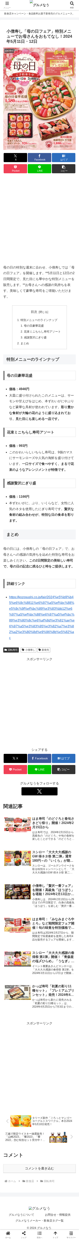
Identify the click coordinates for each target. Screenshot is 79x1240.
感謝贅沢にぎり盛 (35, 337)
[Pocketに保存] (48, 1095)
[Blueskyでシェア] (48, 1084)
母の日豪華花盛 (34, 325)
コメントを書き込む (39, 1168)
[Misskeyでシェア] (65, 1084)
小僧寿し (30, 649)
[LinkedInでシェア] (39, 1106)
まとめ (24, 343)
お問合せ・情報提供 (57, 1214)
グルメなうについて (21, 1214)
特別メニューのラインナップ (38, 320)
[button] (63, 168)
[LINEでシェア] (65, 1095)
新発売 (45, 649)
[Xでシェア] (13, 1084)
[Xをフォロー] (39, 791)
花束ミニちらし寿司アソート (42, 331)
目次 (34, 311)
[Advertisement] (39, 219)
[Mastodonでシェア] (30, 1084)
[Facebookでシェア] (13, 1095)
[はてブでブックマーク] (30, 1095)
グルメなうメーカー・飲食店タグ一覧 (39, 1220)
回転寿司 (13, 649)
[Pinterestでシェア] (21, 1106)
